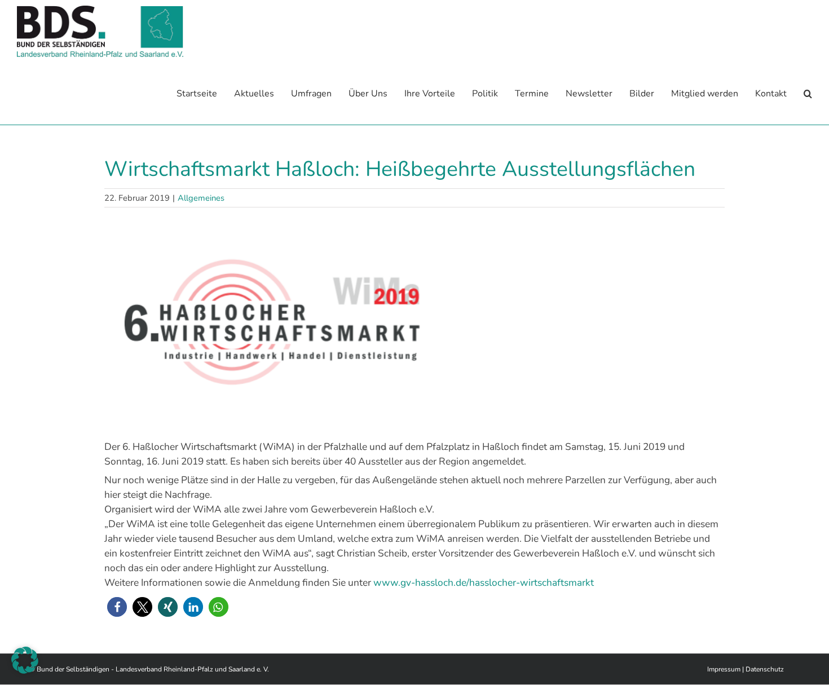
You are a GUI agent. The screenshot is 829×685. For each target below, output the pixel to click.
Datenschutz (765, 669)
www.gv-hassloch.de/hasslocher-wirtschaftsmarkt (484, 582)
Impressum (723, 669)
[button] (808, 94)
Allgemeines (201, 198)
